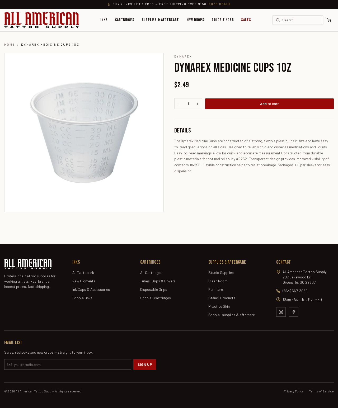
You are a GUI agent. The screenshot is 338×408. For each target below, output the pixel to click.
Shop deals (220, 4)
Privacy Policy (294, 391)
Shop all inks (82, 298)
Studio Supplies (221, 272)
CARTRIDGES (124, 19)
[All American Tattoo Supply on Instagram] (281, 312)
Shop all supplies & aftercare (231, 314)
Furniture (215, 289)
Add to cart (269, 103)
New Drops (195, 19)
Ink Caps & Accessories (91, 289)
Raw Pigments (83, 281)
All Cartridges (151, 272)
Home (9, 44)
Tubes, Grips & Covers (158, 281)
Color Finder (223, 19)
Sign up (145, 364)
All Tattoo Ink (83, 272)
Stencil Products (221, 298)
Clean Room (217, 281)
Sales (246, 19)
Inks (103, 19)
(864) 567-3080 (295, 290)
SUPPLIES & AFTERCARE (160, 19)
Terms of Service (321, 391)
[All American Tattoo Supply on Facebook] (293, 312)
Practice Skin (219, 306)
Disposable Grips (153, 289)
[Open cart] (329, 20)
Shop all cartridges (155, 298)
